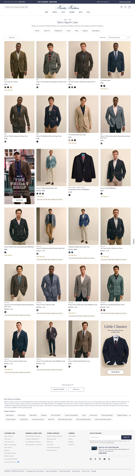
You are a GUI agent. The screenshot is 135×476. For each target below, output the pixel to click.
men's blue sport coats (65, 419)
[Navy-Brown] (101, 254)
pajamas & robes (122, 415)
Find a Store (50, 444)
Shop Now (81, 2)
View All (76, 389)
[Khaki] (69, 140)
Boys (80, 12)
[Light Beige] (11, 87)
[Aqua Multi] (72, 252)
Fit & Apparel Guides (10, 453)
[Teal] (104, 310)
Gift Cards (50, 442)
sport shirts (33, 415)
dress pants (93, 415)
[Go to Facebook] (95, 459)
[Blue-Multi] (69, 252)
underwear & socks (38, 419)
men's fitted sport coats (84, 419)
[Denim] (37, 310)
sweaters (44, 415)
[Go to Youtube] (104, 459)
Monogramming (51, 439)
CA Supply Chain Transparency (35, 471)
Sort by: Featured (114, 37)
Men (46, 12)
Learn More (103, 453)
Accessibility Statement (10, 459)
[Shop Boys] (115, 348)
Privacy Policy (110, 442)
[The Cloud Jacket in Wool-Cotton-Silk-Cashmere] (83, 59)
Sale (88, 12)
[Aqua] (40, 194)
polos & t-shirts (55, 415)
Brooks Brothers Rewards (33, 436)
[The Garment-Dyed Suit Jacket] (83, 114)
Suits (63, 12)
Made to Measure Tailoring (54, 436)
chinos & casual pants (71, 415)
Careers (70, 439)
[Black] (101, 86)
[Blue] (37, 194)
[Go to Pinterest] (100, 459)
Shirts (55, 12)
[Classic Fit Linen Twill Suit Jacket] (51, 282)
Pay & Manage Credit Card (33, 442)
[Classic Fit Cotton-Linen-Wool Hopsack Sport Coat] (51, 226)
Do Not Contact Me (64, 471)
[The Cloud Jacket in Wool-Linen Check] (115, 226)
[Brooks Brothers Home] (67, 7)
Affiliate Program (9, 456)
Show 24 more (58, 389)
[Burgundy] (101, 310)
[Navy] (8, 87)
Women (71, 12)
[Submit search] (26, 7)
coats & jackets (10, 419)
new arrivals (9, 415)
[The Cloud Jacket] (115, 59)
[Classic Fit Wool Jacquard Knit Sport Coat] (19, 114)
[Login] (125, 7)
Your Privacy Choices (10, 462)
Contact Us (71, 444)
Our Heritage (72, 436)
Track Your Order (9, 442)
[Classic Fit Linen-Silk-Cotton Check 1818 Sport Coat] (83, 282)
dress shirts (21, 415)
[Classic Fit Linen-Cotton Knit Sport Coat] (19, 339)
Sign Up (126, 437)
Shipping (6, 450)
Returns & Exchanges (10, 444)
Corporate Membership (32, 439)
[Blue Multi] (101, 143)
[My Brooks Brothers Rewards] (14, 1)
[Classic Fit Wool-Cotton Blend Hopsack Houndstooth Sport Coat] (115, 114)
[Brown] (69, 87)
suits (84, 415)
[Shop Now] (19, 176)
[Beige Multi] (69, 310)
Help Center (7, 439)
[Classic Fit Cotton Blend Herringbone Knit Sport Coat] (51, 59)
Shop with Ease (8, 436)
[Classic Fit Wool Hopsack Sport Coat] (51, 167)
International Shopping (53, 447)
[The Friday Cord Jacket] (19, 59)
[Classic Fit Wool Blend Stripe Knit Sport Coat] (51, 114)
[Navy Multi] (37, 142)
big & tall (51, 419)
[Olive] (5, 87)
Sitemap (94, 471)
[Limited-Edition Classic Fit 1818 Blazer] (83, 167)
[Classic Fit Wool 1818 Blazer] (115, 167)
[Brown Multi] (5, 142)
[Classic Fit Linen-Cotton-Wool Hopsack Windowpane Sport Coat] (19, 282)
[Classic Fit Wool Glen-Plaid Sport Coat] (83, 339)
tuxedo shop (24, 419)
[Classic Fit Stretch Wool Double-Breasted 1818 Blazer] (19, 226)
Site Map (70, 442)
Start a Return (8, 447)
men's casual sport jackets (103, 419)
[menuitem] (46, 12)
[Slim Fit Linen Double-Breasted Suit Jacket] (115, 282)
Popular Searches (52, 450)
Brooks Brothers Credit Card (34, 444)
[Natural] (72, 87)
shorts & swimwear (107, 415)
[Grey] (37, 87)
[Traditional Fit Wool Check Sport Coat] (83, 226)
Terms (103, 442)
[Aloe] (72, 140)
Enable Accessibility (125, 2)
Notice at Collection (51, 471)
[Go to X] (109, 459)
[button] (129, 7)
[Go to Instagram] (91, 459)
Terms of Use (86, 471)
